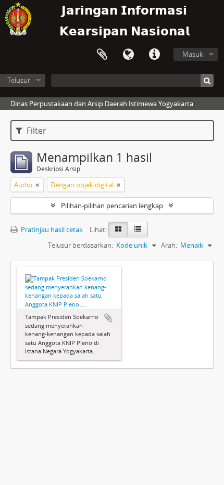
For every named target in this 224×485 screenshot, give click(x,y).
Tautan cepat (154, 55)
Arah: (169, 245)
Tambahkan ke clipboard (108, 318)
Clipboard (102, 55)
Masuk (192, 54)
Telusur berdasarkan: (80, 245)
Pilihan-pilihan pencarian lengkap (112, 205)
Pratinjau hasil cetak (51, 229)
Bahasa (128, 55)
